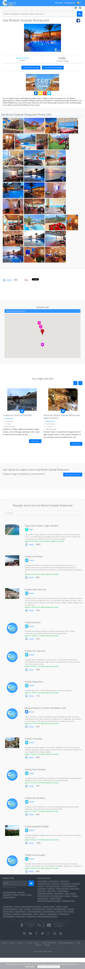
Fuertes (16, 907)
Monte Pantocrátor (57, 896)
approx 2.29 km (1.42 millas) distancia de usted (41, 693)
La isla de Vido (8, 907)
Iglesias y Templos (48, 907)
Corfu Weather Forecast (69, 886)
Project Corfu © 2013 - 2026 (43, 951)
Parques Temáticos (48, 911)
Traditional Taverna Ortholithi (17, 415)
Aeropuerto (41, 891)
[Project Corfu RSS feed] (61, 933)
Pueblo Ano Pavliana (35, 798)
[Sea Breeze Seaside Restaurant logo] (42, 38)
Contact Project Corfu (58, 923)
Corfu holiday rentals (62, 889)
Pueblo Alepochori (34, 681)
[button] (42, 332)
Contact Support (58, 925)
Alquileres (21, 892)
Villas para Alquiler (9, 897)
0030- (43, 923)
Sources (29, 943)
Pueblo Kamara (32, 622)
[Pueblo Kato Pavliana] (12, 775)
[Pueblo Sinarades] (12, 742)
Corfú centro (75, 889)
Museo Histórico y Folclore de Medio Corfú (45, 707)
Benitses (74, 896)
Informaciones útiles (10, 892)
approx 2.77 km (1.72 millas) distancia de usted (41, 811)
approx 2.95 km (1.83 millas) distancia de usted (41, 868)
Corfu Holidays (42, 881)
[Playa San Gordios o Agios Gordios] (12, 529)
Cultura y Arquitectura (10, 909)
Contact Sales (58, 926)
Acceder (60, 3)
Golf (65, 911)
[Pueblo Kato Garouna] (12, 593)
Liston (67, 893)
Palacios (58, 907)
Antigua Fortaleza (55, 898)
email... (6, 883)
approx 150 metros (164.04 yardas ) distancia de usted (44, 541)
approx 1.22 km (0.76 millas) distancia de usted (41, 574)
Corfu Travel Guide (44, 884)
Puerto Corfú (51, 891)
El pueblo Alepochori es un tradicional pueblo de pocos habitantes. (48, 690)
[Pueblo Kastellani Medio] (12, 830)
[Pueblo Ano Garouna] (12, 657)
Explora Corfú (66, 884)
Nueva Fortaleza (43, 898)
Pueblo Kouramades (35, 854)
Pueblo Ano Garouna (35, 650)
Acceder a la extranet (48, 943)
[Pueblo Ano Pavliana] (12, 804)
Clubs (36, 914)
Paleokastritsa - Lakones (45, 893)
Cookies (20, 943)
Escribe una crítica (30, 67)
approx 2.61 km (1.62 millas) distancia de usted (41, 783)
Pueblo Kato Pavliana (35, 769)
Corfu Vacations (53, 881)
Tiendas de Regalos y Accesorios (47, 916)
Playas (30, 530)
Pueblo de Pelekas (43, 896)
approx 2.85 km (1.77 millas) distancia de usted (41, 840)
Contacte (38, 945)
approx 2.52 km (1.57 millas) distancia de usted (41, 754)
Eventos (59, 911)
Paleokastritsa (59, 893)
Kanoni (73, 893)
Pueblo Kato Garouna (35, 589)
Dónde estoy (75, 884)
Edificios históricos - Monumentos (31, 907)
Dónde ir (40, 886)
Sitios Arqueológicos (60, 909)
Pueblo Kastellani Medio (37, 826)
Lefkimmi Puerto (63, 891)
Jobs (36, 943)
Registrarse (70, 3)
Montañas (27, 909)
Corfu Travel (64, 881)
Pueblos (31, 560)
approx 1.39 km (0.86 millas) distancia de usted (41, 607)
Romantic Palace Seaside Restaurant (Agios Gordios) (62, 416)
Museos (31, 712)
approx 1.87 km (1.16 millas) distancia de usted (41, 666)
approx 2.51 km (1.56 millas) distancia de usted (41, 723)
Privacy (4, 943)
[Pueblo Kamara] (12, 628)
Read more (35, 441)
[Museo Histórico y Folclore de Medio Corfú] (12, 714)
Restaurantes (9, 419)
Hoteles (22, 895)
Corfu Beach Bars (27, 914)
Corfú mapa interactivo (52, 886)
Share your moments (52, 67)
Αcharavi (67, 896)
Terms (12, 943)
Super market (21, 916)
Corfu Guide (55, 884)
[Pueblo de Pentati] (12, 560)
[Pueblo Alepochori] (12, 687)
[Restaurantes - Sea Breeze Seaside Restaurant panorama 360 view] (42, 82)
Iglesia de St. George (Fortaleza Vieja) (49, 901)
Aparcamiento (31, 916)
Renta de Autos (63, 914)
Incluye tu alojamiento (66, 943)
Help (78, 943)
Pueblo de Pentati (34, 556)
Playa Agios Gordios (68, 901)
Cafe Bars (42, 914)
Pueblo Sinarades (33, 738)
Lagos (20, 909)
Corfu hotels (41, 889)
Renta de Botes (52, 914)
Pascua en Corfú (8, 911)
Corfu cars (51, 889)
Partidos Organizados (34, 911)
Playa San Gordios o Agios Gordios (41, 525)
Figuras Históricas (20, 911)
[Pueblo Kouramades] (12, 861)
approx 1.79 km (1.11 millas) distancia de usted (41, 636)
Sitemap (47, 945)
